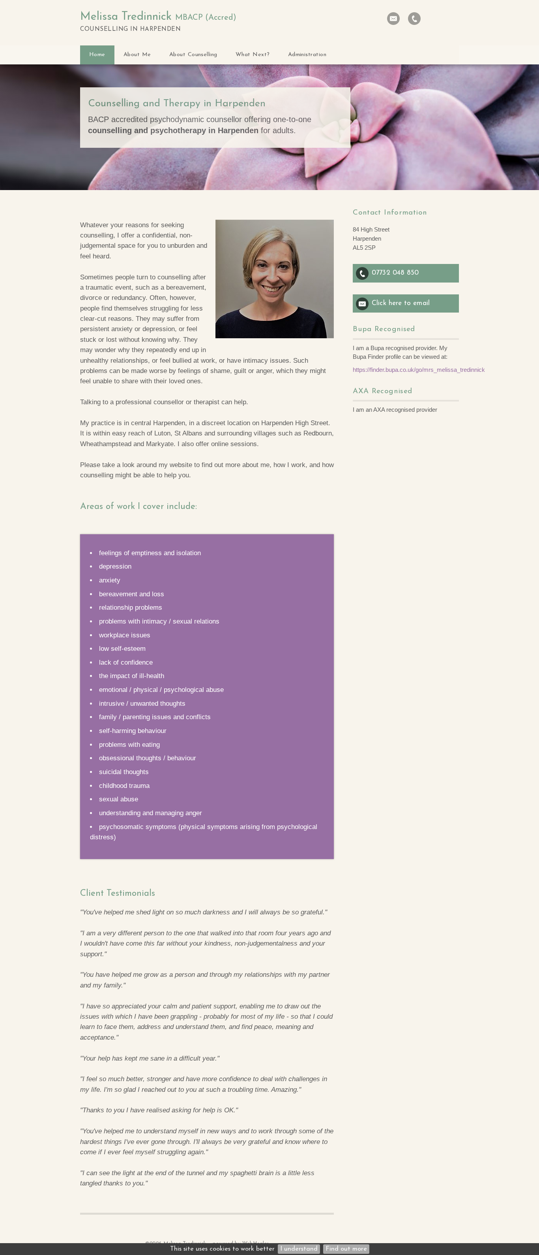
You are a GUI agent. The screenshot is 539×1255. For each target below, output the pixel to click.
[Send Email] (393, 18)
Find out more (346, 1249)
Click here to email (401, 303)
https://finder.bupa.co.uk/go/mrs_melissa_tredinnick (419, 370)
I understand (299, 1249)
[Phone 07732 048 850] (414, 18)
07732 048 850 (395, 272)
